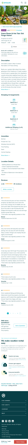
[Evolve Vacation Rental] (6, 3)
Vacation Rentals (6, 383)
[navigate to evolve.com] (3, 396)
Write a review (7, 189)
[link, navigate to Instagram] (6, 421)
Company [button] (5, 409)
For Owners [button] (6, 400)
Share (15, 46)
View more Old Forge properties (12, 26)
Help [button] (3, 413)
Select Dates (20, 442)
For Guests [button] (6, 405)
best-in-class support (20, 375)
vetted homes (22, 359)
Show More (4, 89)
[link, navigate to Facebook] (3, 421)
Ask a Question (20, 325)
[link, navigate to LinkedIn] (13, 421)
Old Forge (4, 385)
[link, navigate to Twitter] (9, 421)
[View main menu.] (25, 2)
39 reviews (19, 30)
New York (19, 383)
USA (13, 383)
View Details (4, 442)
